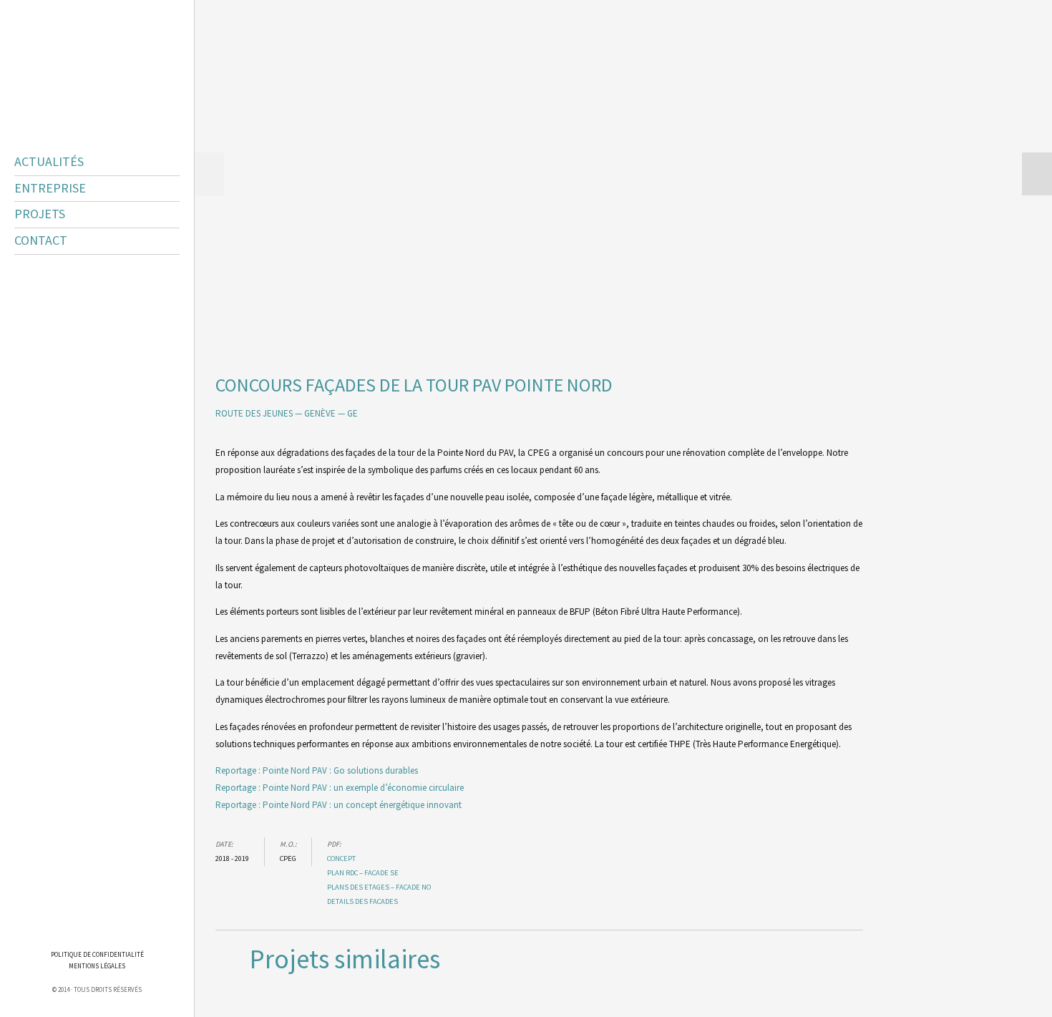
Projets (39, 214)
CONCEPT (341, 858)
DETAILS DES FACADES (362, 901)
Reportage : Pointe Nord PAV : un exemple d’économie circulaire (339, 788)
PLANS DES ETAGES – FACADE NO (379, 887)
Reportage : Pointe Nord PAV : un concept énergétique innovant (338, 805)
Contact (40, 240)
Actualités (49, 161)
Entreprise (50, 188)
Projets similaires (345, 959)
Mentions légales (97, 966)
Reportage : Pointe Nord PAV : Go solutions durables (316, 770)
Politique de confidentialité (97, 954)
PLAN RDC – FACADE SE (363, 872)
